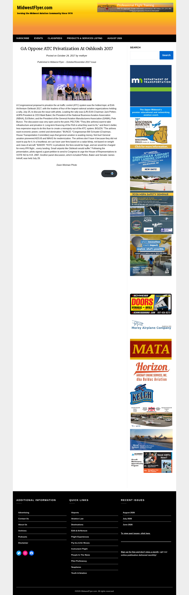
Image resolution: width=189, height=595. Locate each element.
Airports (75, 512)
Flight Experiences (80, 537)
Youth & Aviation (79, 573)
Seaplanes (76, 567)
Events (38, 38)
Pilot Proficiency (79, 561)
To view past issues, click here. (135, 533)
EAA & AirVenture (79, 531)
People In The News (80, 555)
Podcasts (22, 537)
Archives (22, 531)
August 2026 (114, 38)
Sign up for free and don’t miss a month (140, 552)
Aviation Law (77, 519)
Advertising (23, 512)
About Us (22, 524)
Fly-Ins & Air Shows (80, 543)
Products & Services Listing (85, 38)
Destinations (77, 524)
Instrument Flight (79, 549)
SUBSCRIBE (22, 38)
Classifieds (55, 38)
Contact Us (23, 519)
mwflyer (83, 55)
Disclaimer (23, 543)
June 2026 (128, 524)
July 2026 (127, 519)
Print (108, 173)
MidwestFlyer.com (34, 8)
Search (135, 47)
